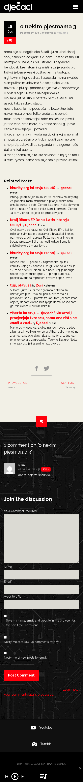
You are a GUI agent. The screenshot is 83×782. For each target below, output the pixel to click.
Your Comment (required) (20, 511)
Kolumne (62, 32)
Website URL (12, 596)
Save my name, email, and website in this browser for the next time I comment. (40, 623)
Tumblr (45, 744)
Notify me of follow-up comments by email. (32, 641)
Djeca (18, 385)
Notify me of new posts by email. (25, 657)
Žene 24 (68, 385)
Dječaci (65, 188)
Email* (8, 581)
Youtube (45, 727)
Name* (8, 566)
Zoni (39, 285)
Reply (46, 469)
